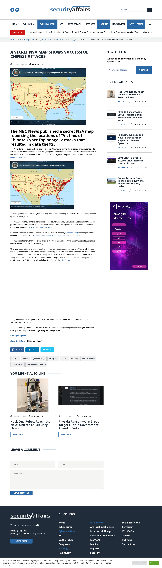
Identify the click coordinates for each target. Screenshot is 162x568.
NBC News (65, 260)
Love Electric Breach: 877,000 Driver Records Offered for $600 (130, 160)
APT (61, 24)
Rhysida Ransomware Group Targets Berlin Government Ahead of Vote (109, 32)
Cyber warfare (47, 24)
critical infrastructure (18, 157)
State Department (38, 235)
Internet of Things (100, 531)
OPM (48, 235)
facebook (19, 350)
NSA (64, 359)
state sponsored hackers (36, 365)
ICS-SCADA (128, 531)
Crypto (126, 535)
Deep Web (90, 24)
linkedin (34, 350)
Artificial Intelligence (102, 526)
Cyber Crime (29, 24)
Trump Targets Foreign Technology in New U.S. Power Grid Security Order (131, 182)
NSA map (74, 359)
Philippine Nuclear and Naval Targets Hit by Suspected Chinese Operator (130, 139)
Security (121, 190)
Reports (94, 548)
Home (15, 24)
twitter (49, 350)
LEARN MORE (21, 541)
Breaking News (27, 39)
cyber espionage (38, 359)
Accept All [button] (153, 563)
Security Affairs (18, 341)
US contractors (75, 235)
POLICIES (127, 539)
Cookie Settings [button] (140, 563)
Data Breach (75, 24)
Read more (18, 434)
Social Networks (131, 522)
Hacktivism (118, 24)
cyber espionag (71, 232)
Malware (95, 539)
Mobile (94, 544)
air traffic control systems (41, 227)
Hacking (103, 24)
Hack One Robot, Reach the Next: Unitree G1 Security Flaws (52, 32)
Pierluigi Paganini (20, 64)
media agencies (58, 235)
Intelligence (136, 24)
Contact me (128, 544)
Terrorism (127, 526)
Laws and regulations (102, 535)
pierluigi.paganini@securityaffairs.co (27, 533)
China (25, 359)
